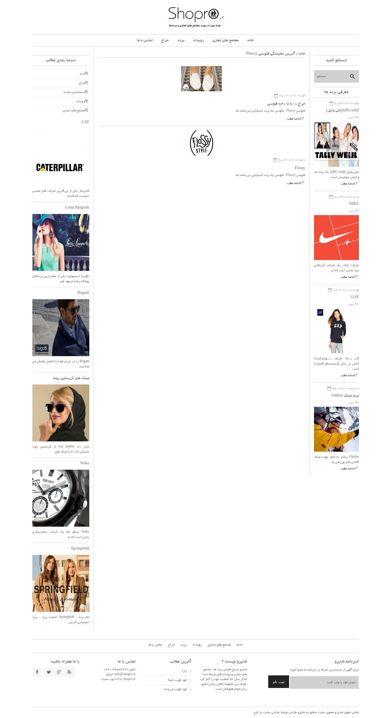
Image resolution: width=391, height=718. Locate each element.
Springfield (80, 549)
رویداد (198, 40)
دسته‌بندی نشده (74, 92)
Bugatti (83, 293)
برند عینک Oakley (345, 396)
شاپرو (301, 712)
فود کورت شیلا (177, 680)
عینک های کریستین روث (71, 378)
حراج (165, 40)
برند (180, 40)
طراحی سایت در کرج (266, 712)
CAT (85, 123)
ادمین (351, 117)
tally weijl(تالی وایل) (342, 111)
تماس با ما (145, 40)
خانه (250, 40)
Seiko (84, 464)
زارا (184, 671)
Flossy (300, 168)
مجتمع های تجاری (225, 40)
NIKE (354, 204)
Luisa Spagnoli (77, 208)
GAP (355, 297)
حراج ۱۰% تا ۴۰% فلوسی (286, 104)
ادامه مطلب (294, 119)
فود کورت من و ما (175, 689)
